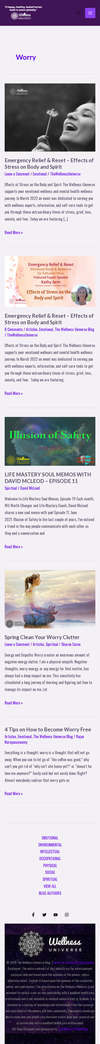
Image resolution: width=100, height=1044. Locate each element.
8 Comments (14, 329)
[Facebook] (33, 915)
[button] (78, 13)
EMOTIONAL (50, 838)
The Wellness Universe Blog (74, 329)
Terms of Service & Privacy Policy (73, 962)
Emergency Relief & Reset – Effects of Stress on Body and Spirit (49, 163)
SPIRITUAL (50, 879)
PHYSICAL (50, 865)
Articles (31, 329)
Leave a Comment (17, 174)
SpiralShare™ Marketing (73, 1028)
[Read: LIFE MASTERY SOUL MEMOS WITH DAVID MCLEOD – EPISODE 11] (50, 440)
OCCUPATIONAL (50, 858)
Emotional (40, 174)
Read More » (14, 232)
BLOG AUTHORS (50, 893)
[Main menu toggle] (90, 13)
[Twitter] (44, 915)
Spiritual (11, 488)
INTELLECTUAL (50, 851)
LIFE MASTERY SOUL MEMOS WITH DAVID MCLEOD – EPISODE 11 (48, 477)
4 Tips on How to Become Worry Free (48, 729)
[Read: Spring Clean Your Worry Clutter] (50, 598)
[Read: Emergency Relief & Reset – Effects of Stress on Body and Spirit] (50, 117)
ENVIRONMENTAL (50, 845)
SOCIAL (50, 872)
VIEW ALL (50, 886)
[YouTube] (55, 915)
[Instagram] (67, 915)
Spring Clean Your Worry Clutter (42, 637)
